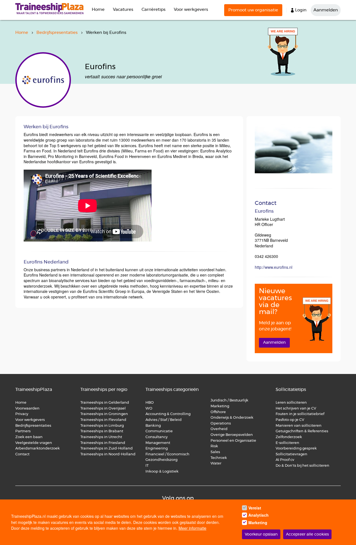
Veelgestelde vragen (33, 443)
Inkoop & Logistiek (162, 471)
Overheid (219, 429)
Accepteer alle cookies (307, 534)
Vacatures (123, 9)
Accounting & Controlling (168, 414)
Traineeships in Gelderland (104, 403)
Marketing (220, 406)
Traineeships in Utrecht (101, 437)
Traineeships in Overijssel (103, 408)
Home (98, 9)
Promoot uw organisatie (253, 10)
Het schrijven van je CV (296, 408)
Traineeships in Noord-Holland (107, 454)
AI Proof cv (285, 460)
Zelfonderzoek (289, 437)
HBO (149, 403)
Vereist (254, 508)
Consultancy (156, 437)
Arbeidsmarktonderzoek (37, 448)
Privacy (21, 414)
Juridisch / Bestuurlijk (229, 400)
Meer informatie (192, 528)
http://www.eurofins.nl (273, 267)
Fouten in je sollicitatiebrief (300, 414)
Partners (23, 431)
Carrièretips (153, 9)
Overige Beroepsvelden (232, 435)
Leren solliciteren (291, 403)
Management (157, 443)
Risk (214, 446)
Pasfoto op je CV (290, 420)
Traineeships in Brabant (101, 431)
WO (148, 408)
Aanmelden (325, 10)
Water (216, 463)
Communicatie (159, 431)
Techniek (219, 458)
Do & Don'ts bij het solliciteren (302, 466)
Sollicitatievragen (291, 454)
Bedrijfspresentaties (57, 33)
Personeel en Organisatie (233, 441)
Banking (153, 426)
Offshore (218, 412)
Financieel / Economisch (167, 454)
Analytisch (258, 515)
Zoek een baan (29, 437)
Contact (22, 454)
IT (147, 466)
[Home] (51, 8)
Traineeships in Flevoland (103, 420)
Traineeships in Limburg (102, 426)
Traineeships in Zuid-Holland (106, 448)
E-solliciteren (287, 443)
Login (300, 10)
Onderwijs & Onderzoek (232, 418)
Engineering (156, 448)
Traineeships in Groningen (104, 414)
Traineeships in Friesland (102, 443)
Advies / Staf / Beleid (163, 420)
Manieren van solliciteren (299, 426)
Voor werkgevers (191, 9)
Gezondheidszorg (161, 460)
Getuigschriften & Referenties (302, 431)
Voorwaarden (27, 408)
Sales (215, 452)
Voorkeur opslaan (261, 534)
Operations (221, 423)
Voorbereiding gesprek (296, 448)
